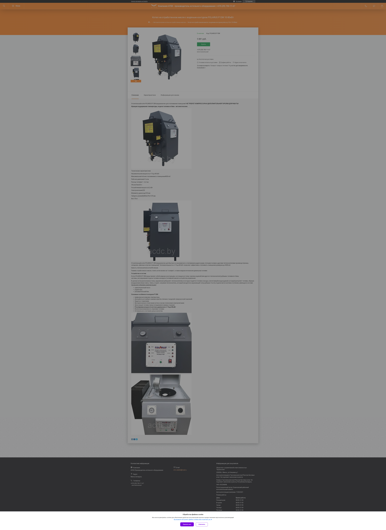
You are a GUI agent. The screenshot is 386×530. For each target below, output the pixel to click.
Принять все (187, 524)
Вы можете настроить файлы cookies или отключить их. (192, 519)
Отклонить (201, 524)
